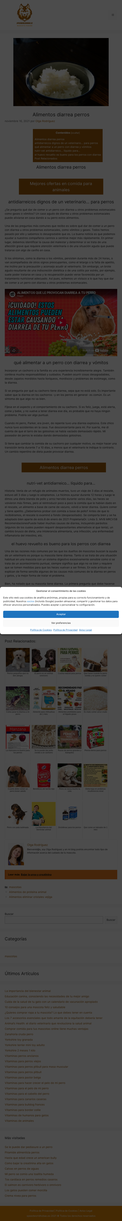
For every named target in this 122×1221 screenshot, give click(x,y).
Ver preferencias (61, 622)
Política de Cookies (41, 629)
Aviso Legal (85, 629)
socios (30, 601)
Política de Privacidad (65, 629)
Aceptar (61, 614)
